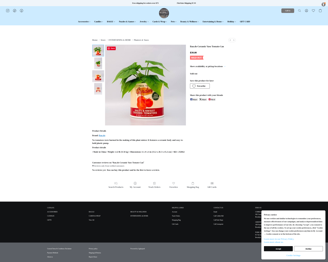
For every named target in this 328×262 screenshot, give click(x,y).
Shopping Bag (193, 187)
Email (215, 212)
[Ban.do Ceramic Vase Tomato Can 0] (98, 50)
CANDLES (50, 216)
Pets (173, 21)
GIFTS (49, 220)
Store (103, 40)
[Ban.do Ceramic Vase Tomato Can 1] (98, 63)
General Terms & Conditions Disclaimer (59, 249)
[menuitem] (230, 40)
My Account (135, 187)
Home (95, 40)
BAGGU (110, 21)
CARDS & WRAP (94, 216)
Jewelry (143, 21)
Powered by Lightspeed (137, 249)
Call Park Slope (218, 220)
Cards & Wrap (159, 21)
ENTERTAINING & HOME (120, 40)
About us (50, 257)
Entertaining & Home (212, 21)
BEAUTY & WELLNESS (138, 212)
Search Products (116, 187)
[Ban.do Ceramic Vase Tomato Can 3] (98, 89)
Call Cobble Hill (218, 216)
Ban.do (102, 135)
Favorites (174, 187)
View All (91, 220)
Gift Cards (212, 187)
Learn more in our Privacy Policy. (279, 239)
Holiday (231, 21)
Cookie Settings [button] (293, 255)
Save (113, 48)
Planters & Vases (141, 40)
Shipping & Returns (95, 253)
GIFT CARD (245, 21)
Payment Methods (52, 253)
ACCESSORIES (52, 212)
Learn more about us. (274, 242)
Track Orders (154, 187)
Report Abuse (93, 257)
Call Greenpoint (218, 224)
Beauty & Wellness (189, 21)
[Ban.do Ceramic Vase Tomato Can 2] (98, 76)
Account (174, 212)
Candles (98, 21)
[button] (164, 13)
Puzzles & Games (127, 21)
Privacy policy (93, 249)
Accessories (83, 21)
